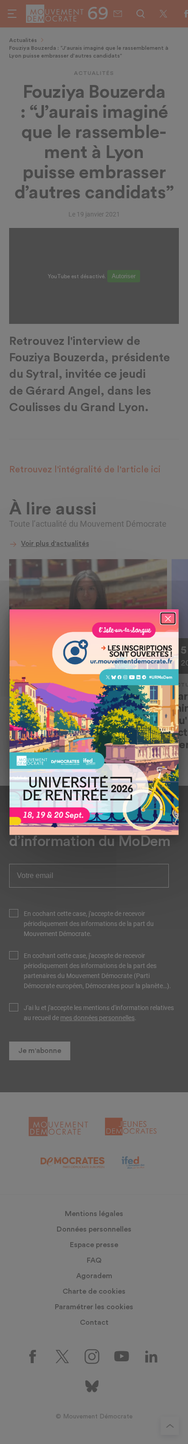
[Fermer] (168, 618)
